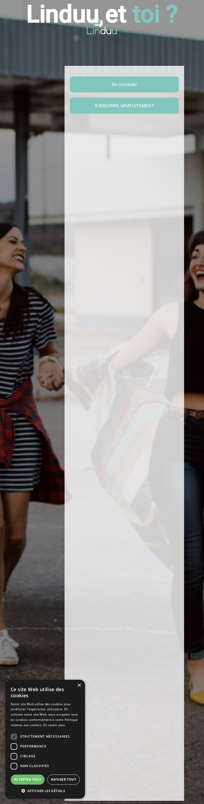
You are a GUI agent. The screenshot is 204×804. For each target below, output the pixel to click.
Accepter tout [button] (27, 779)
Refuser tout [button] (63, 779)
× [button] (79, 685)
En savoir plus (54, 725)
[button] (45, 790)
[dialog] (45, 739)
